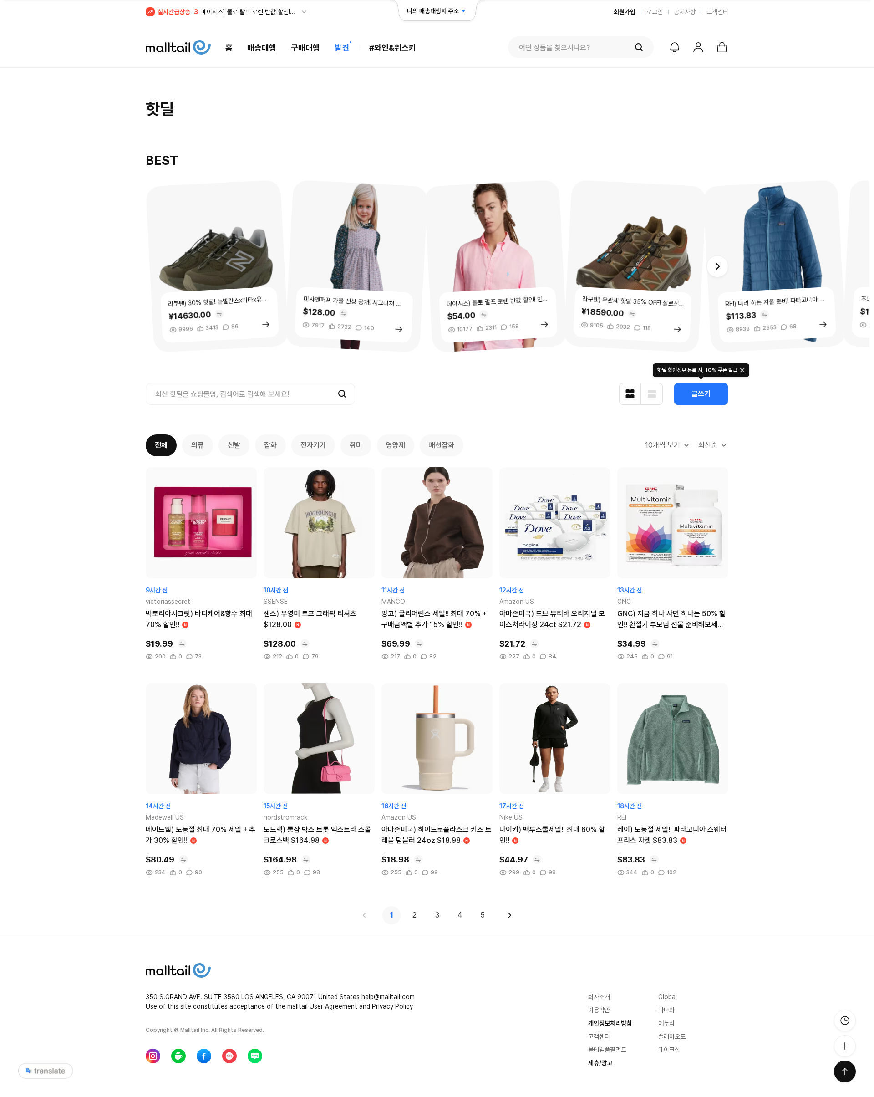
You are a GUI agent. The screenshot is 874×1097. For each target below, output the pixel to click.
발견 (342, 47)
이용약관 (599, 1010)
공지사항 (685, 11)
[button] (717, 266)
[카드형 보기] (630, 394)
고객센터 (717, 11)
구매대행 (305, 47)
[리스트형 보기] (652, 394)
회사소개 (599, 996)
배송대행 (261, 47)
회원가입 (624, 11)
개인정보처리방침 (610, 1023)
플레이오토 (672, 1036)
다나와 (666, 1010)
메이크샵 (669, 1049)
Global (667, 996)
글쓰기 (701, 393)
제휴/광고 (600, 1062)
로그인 (654, 11)
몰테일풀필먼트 (607, 1049)
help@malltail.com (388, 996)
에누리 (666, 1023)
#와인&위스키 (392, 47)
